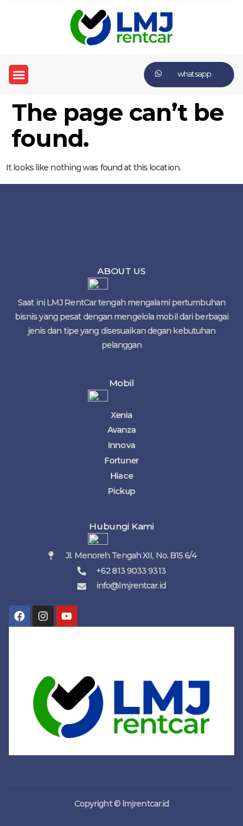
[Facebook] (19, 616)
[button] (18, 74)
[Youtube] (66, 616)
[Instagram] (43, 616)
